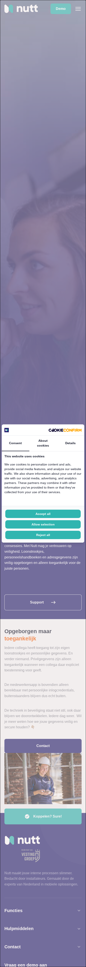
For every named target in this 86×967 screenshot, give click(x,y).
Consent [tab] (15, 443)
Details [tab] (70, 443)
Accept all (43, 514)
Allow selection (43, 524)
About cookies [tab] (43, 443)
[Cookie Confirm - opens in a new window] (65, 430)
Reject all (43, 535)
